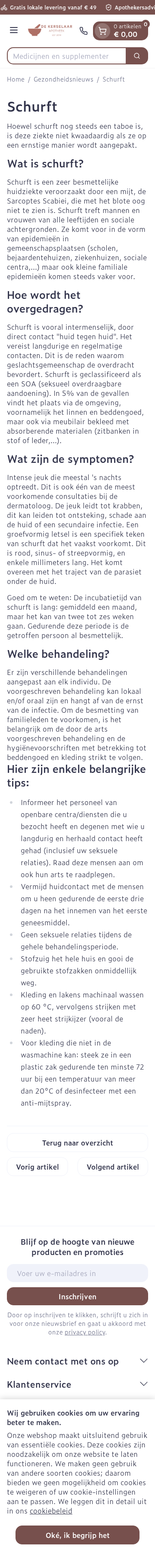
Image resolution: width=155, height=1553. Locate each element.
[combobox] (67, 55)
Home (16, 79)
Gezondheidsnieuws (63, 79)
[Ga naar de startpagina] (50, 31)
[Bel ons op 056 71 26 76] (83, 31)
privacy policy (85, 1331)
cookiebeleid (51, 1510)
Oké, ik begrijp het (78, 1535)
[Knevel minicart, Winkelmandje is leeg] (102, 31)
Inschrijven (77, 1296)
